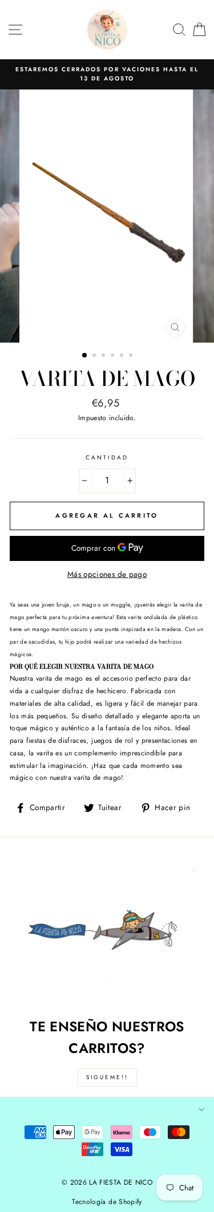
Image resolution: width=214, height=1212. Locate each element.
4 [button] (113, 356)
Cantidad (107, 457)
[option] (107, 74)
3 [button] (104, 356)
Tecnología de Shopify (107, 1202)
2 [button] (95, 356)
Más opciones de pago (107, 574)
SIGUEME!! (107, 1077)
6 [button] (132, 356)
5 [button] (123, 356)
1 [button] (85, 356)
